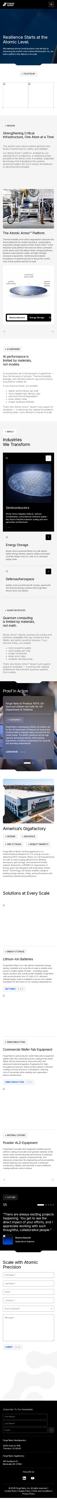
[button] (27, 763)
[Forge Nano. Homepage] (8, 4)
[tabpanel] (28, 289)
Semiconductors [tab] (17, 317)
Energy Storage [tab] (37, 317)
